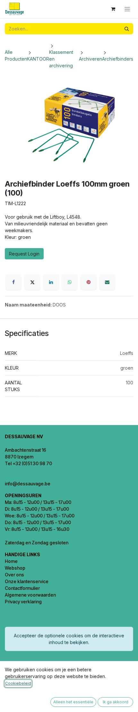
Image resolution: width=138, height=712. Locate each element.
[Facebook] (13, 282)
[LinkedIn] (51, 282)
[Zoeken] (126, 28)
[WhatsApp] (69, 282)
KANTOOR (38, 59)
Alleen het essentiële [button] (73, 701)
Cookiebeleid (18, 683)
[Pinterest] (88, 282)
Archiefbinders (117, 59)
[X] (32, 282)
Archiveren (90, 59)
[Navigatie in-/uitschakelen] (127, 9)
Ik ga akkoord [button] (115, 701)
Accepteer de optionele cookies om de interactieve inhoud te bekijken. (69, 639)
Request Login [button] (24, 253)
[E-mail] (107, 282)
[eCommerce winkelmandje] (113, 9)
